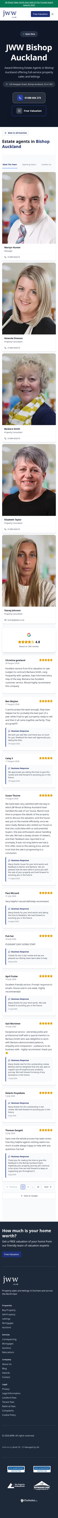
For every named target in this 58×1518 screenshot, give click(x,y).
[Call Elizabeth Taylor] (29, 480)
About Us (7, 1364)
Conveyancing (9, 1339)
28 (38, 1187)
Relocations (8, 1352)
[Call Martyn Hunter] (29, 208)
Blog (4, 1368)
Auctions (6, 1327)
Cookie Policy (9, 1414)
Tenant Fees (8, 1401)
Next (46, 1187)
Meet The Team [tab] (10, 164)
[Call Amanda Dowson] (29, 298)
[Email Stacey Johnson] (29, 570)
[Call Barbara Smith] (29, 389)
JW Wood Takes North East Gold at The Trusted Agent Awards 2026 (29, 3)
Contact (6, 1377)
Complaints (8, 1410)
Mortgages (7, 1323)
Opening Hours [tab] (29, 164)
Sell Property (8, 1314)
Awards (6, 1372)
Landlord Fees (9, 1397)
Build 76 (16, 1447)
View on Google (31, 1195)
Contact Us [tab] (46, 164)
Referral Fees (9, 1406)
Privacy (5, 1389)
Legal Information (11, 1393)
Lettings (6, 1318)
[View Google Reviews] (29, 635)
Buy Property (9, 1310)
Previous (13, 1187)
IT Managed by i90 (30, 1447)
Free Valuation (40, 14)
